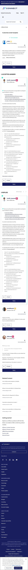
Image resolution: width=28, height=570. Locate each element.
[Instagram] (9, 459)
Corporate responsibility (6, 521)
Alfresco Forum (5, 27)
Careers (2, 513)
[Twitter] (6, 459)
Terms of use (18, 549)
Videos (2, 488)
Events (2, 529)
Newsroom (3, 523)
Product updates (4, 490)
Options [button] (26, 27)
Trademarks (19, 551)
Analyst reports (4, 469)
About (2, 516)
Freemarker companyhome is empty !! (9, 402)
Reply (14, 67)
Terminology (3, 483)
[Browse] (3, 17)
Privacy (8, 549)
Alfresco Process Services (8, 429)
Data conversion (4, 504)
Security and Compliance (10, 551)
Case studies (3, 466)
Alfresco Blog (5, 390)
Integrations (3, 474)
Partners (3, 518)
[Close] (25, 559)
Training (3, 532)
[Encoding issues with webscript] (26, 191)
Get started (21, 1)
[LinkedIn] (13, 459)
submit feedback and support (8, 3)
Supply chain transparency (13, 553)
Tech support (3, 537)
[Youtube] (16, 459)
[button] (3, 63)
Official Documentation (8, 431)
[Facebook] (2, 459)
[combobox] (14, 21)
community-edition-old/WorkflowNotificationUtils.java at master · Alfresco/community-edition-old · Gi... (14, 96)
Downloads (3, 485)
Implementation (4, 497)
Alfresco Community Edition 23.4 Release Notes (11, 409)
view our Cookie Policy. (16, 565)
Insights (2, 472)
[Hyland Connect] (9, 8)
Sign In (22, 13)
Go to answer (14, 37)
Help (17, 13)
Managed (3, 499)
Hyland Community (6, 13)
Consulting (3, 502)
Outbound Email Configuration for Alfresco (10, 395)
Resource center (4, 480)
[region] (14, 563)
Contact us (14, 451)
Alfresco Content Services (10, 57)
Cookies (12, 549)
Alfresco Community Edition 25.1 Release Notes (11, 388)
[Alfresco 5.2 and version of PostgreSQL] (24, 191)
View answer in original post (7, 176)
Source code (5, 433)
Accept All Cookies (18, 568)
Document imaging (5, 507)
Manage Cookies (9, 568)
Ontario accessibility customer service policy (13, 556)
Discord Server (5, 435)
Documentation (4, 534)
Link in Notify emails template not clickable (10, 381)
